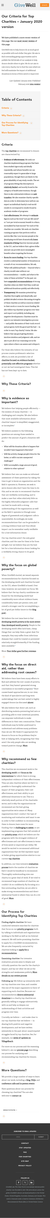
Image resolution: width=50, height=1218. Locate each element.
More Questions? (10, 133)
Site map (25, 1161)
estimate (34, 215)
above (30, 703)
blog (28, 1080)
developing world (9, 773)
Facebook (18, 1182)
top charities (11, 151)
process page (22, 1050)
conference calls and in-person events (18, 1084)
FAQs (33, 1080)
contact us (16, 1096)
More (25, 746)
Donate (44, 5)
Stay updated (25, 1148)
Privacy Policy (25, 1165)
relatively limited (11, 187)
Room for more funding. (13, 257)
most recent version (26, 41)
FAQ (25, 1152)
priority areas (11, 835)
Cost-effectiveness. (11, 215)
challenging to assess (24, 828)
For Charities (25, 1157)
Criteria (5, 108)
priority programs (25, 929)
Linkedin (31, 1182)
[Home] (25, 5)
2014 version (35, 84)
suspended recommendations (20, 281)
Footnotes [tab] (9, 1110)
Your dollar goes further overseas (21, 651)
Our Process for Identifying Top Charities (15, 124)
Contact (25, 1143)
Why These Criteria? (11, 115)
